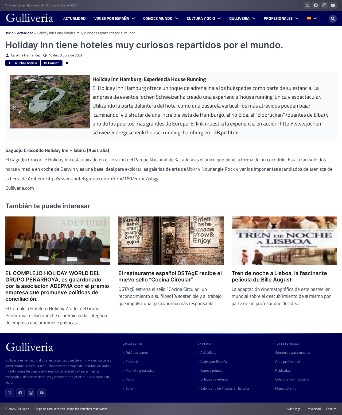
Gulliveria (239, 18)
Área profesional (287, 361)
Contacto (132, 361)
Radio (130, 379)
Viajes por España (111, 18)
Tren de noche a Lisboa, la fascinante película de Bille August (279, 276)
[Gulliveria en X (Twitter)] (307, 5)
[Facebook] (20, 393)
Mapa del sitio (285, 388)
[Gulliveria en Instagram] (324, 5)
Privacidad (314, 408)
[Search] (333, 19)
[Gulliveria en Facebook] (316, 5)
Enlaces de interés (214, 379)
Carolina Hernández (26, 55)
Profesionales (278, 18)
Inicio (9, 33)
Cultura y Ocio (201, 18)
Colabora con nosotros (292, 379)
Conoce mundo (158, 18)
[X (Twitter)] (9, 393)
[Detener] (67, 63)
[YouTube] (41, 393)
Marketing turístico (140, 370)
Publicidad (283, 370)
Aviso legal (294, 408)
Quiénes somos (137, 352)
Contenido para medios (292, 352)
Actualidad (74, 18)
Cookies (331, 408)
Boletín (131, 388)
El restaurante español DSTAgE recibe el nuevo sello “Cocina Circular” (170, 276)
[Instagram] (31, 393)
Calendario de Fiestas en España (224, 388)
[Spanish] (312, 19)
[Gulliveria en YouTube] (333, 5)
